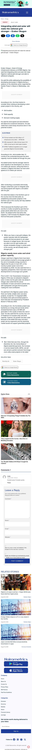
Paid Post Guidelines (6, 692)
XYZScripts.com (24, 749)
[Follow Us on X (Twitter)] (25, 739)
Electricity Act (5, 361)
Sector (2, 709)
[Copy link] (22, 35)
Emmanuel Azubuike (26, 646)
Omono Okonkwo (16, 41)
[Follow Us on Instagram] (21, 739)
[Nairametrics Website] (10, 12)
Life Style (3, 715)
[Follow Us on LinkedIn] (18, 739)
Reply (9, 483)
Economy (3, 704)
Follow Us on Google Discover (20, 45)
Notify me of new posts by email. (15, 557)
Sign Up (16, 731)
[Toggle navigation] (27, 12)
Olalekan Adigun (27, 597)
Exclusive (3, 701)
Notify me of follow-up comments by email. (17, 556)
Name (7, 520)
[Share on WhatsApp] (18, 35)
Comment (8, 499)
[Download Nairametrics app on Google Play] (16, 664)
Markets (3, 707)
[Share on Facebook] (8, 35)
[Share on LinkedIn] (13, 35)
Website (8, 537)
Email (7, 529)
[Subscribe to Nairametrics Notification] (28, 747)
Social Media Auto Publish (10, 749)
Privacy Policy (4, 687)
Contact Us (4, 684)
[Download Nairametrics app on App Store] (16, 670)
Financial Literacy (5, 712)
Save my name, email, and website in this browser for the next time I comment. (15, 548)
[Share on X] (3, 35)
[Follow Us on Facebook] (14, 739)
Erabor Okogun (17, 361)
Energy (6, 19)
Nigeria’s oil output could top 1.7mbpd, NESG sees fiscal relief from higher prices (16, 593)
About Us (3, 681)
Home (2, 19)
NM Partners (4, 689)
